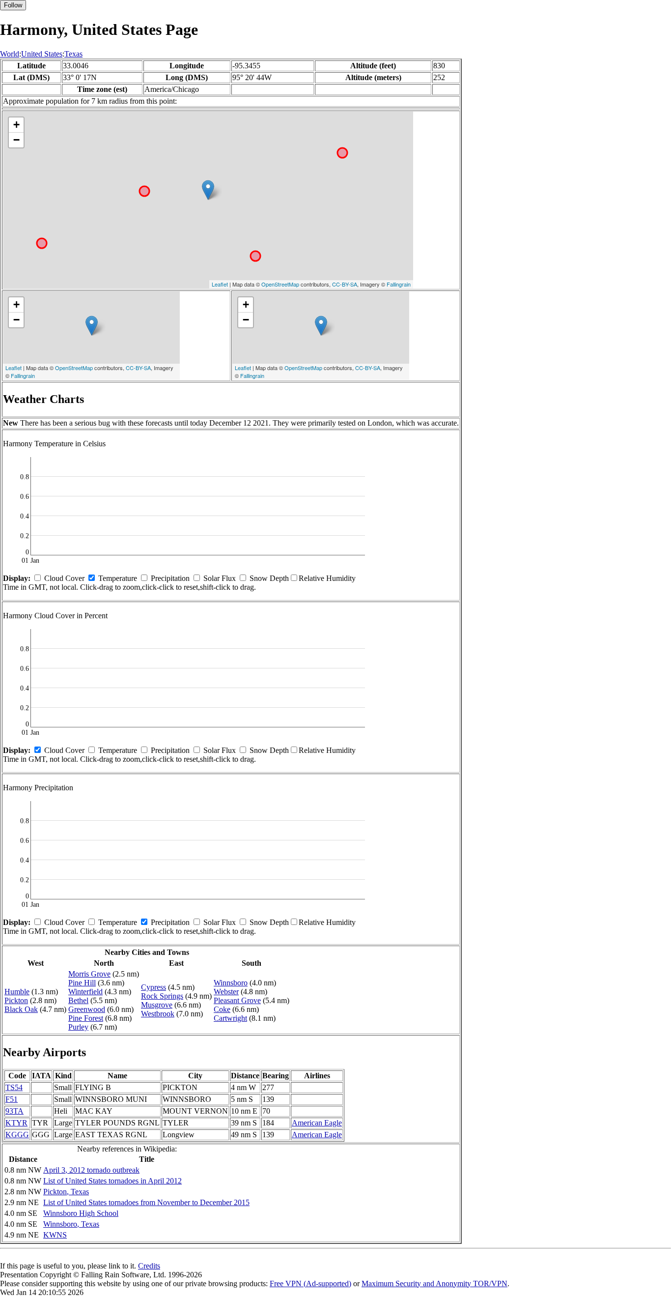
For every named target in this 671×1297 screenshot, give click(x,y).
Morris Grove (89, 974)
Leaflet (220, 284)
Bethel (78, 1000)
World (9, 54)
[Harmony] (208, 190)
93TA (14, 1111)
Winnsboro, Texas (71, 1224)
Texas (73, 54)
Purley (78, 1027)
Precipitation (170, 578)
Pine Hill (82, 983)
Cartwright (230, 1018)
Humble (16, 991)
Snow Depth (269, 578)
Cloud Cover (64, 578)
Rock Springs (162, 996)
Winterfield (85, 991)
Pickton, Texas (66, 1191)
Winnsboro (231, 983)
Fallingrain (399, 284)
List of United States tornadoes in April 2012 (112, 1181)
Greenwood (86, 1009)
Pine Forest (85, 1018)
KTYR (16, 1123)
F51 (11, 1099)
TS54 (14, 1087)
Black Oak (21, 1009)
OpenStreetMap (280, 284)
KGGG (17, 1134)
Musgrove (156, 1005)
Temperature (117, 578)
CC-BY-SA (344, 284)
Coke (222, 1009)
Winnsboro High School (80, 1213)
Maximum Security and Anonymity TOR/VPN (434, 1283)
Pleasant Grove (237, 1000)
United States (41, 54)
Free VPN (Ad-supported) (310, 1283)
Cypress (153, 987)
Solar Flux (219, 578)
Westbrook (157, 1013)
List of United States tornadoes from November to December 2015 (146, 1202)
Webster (226, 991)
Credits (149, 1266)
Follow (13, 5)
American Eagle (317, 1123)
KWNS (55, 1235)
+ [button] (16, 124)
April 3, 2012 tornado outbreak (91, 1170)
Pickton (16, 1000)
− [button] (16, 140)
